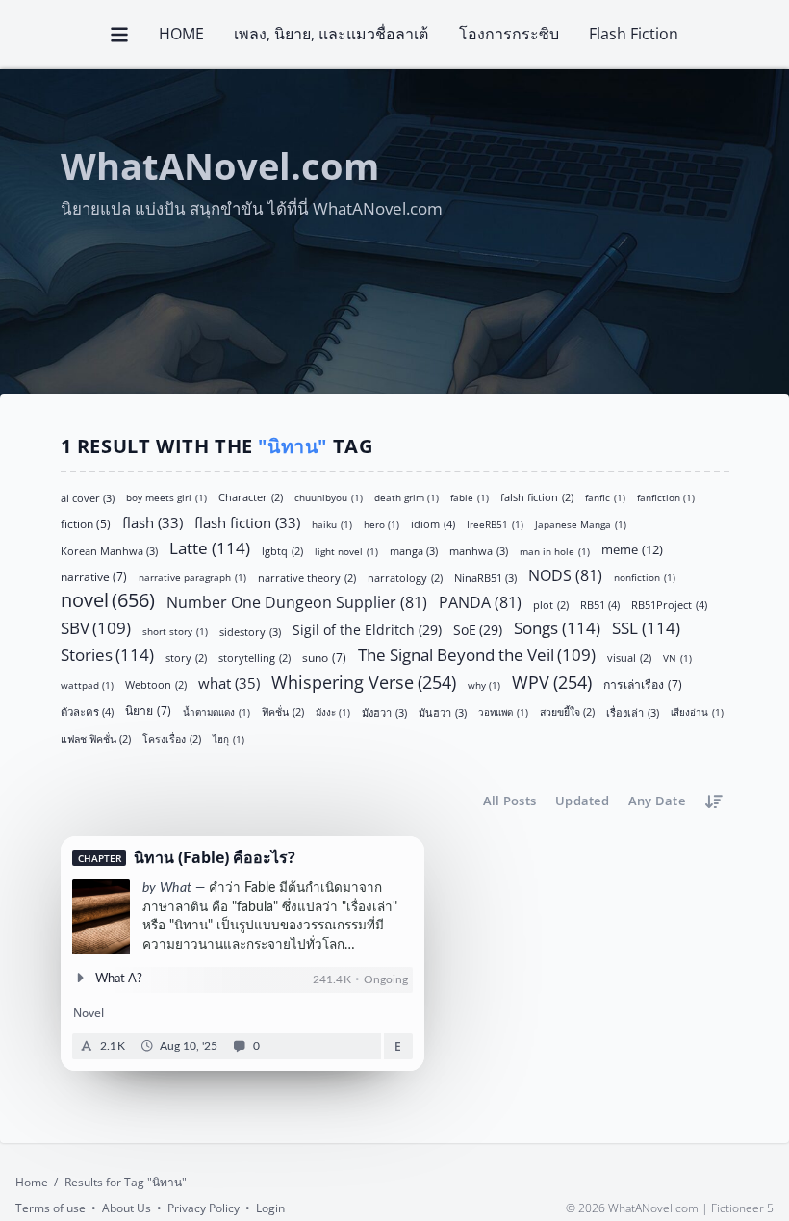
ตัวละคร (88, 710)
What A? (118, 979)
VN (677, 657)
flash (152, 521)
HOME (181, 33)
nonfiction (644, 577)
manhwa (478, 550)
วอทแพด (503, 711)
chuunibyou (328, 497)
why (484, 684)
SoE (478, 629)
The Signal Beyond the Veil (477, 654)
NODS (565, 574)
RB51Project (669, 604)
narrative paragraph (192, 577)
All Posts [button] (509, 800)
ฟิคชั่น (283, 711)
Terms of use (50, 1207)
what (229, 682)
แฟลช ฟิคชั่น (96, 738)
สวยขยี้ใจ (568, 711)
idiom (433, 523)
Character (250, 497)
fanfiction (666, 497)
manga (414, 550)
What (175, 888)
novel (108, 600)
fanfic (605, 497)
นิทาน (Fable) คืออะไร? (214, 858)
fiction (86, 523)
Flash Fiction (633, 33)
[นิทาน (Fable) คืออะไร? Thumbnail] (101, 916)
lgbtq (282, 550)
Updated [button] (582, 800)
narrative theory (307, 577)
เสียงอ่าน (697, 711)
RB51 (600, 604)
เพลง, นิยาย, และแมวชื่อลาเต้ (331, 33)
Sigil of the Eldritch (367, 629)
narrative (94, 576)
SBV (96, 627)
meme (632, 548)
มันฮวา (443, 711)
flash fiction (247, 521)
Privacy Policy (203, 1207)
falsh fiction (536, 497)
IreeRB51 (495, 524)
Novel (88, 1013)
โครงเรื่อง (171, 738)
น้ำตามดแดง (216, 711)
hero (382, 524)
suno (324, 656)
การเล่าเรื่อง (642, 683)
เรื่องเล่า (632, 711)
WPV (552, 681)
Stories (108, 654)
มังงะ (333, 711)
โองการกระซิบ (509, 33)
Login (270, 1207)
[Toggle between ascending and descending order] (714, 802)
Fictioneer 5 (742, 1207)
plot (551, 604)
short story (175, 630)
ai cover (88, 497)
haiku (332, 524)
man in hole (555, 550)
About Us (126, 1207)
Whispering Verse (363, 681)
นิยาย (148, 709)
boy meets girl (166, 497)
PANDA (480, 601)
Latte (209, 546)
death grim (407, 497)
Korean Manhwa (110, 550)
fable (469, 497)
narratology (405, 577)
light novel (346, 550)
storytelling (254, 657)
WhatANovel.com (220, 166)
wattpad (88, 684)
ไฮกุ (228, 738)
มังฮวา (384, 711)
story (186, 657)
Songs (557, 627)
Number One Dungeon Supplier (296, 601)
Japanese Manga (580, 524)
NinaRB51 (486, 577)
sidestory (250, 630)
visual (629, 657)
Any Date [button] (656, 800)
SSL (646, 627)
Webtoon (156, 684)
